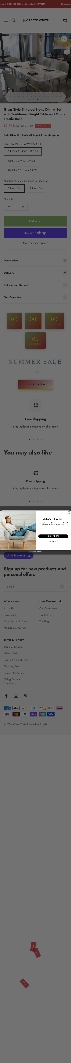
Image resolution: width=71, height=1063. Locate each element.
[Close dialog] (69, 512)
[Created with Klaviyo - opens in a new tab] (35, 551)
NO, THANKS (53, 541)
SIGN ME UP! (53, 536)
